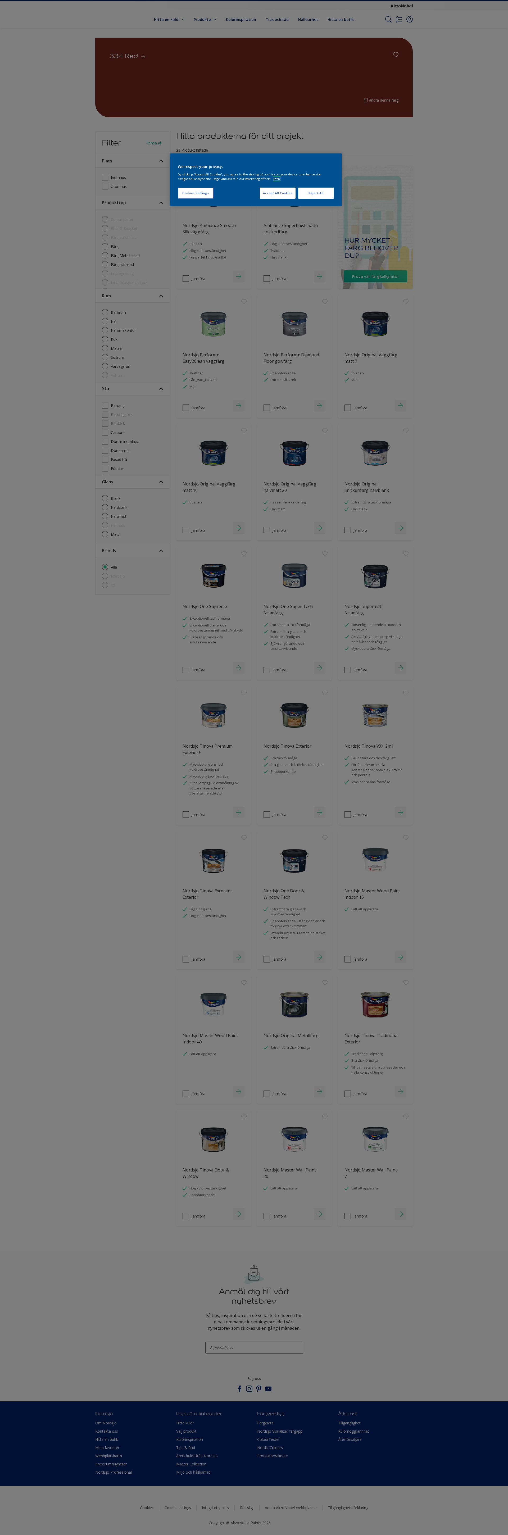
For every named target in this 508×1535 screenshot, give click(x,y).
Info (276, 179)
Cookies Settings (195, 193)
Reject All (316, 193)
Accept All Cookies (277, 193)
